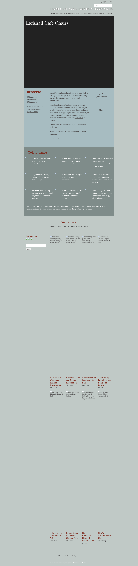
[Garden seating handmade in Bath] (89, 243)
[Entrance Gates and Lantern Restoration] (73, 243)
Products (60, 226)
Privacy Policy (71, 556)
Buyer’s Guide (86, 13)
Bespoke (59, 13)
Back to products (32, 17)
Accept (84, 562)
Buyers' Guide (32, 111)
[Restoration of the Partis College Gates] (73, 396)
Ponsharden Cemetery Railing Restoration (55, 381)
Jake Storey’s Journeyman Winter (56, 535)
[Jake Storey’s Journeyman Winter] (57, 396)
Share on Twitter (99, 113)
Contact (108, 13)
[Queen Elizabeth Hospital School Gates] (89, 400)
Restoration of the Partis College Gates (72, 535)
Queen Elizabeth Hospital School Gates (88, 537)
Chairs (67, 226)
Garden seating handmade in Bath (89, 380)
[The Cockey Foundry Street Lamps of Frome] (105, 243)
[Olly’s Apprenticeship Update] (105, 396)
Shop (78, 13)
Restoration (69, 13)
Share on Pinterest (105, 113)
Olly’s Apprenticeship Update (105, 535)
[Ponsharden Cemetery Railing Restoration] (57, 243)
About (101, 13)
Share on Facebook (94, 113)
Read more (76, 563)
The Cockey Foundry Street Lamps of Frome (105, 381)
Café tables (79, 117)
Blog (95, 13)
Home (53, 13)
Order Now (101, 103)
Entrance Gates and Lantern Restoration (73, 380)
